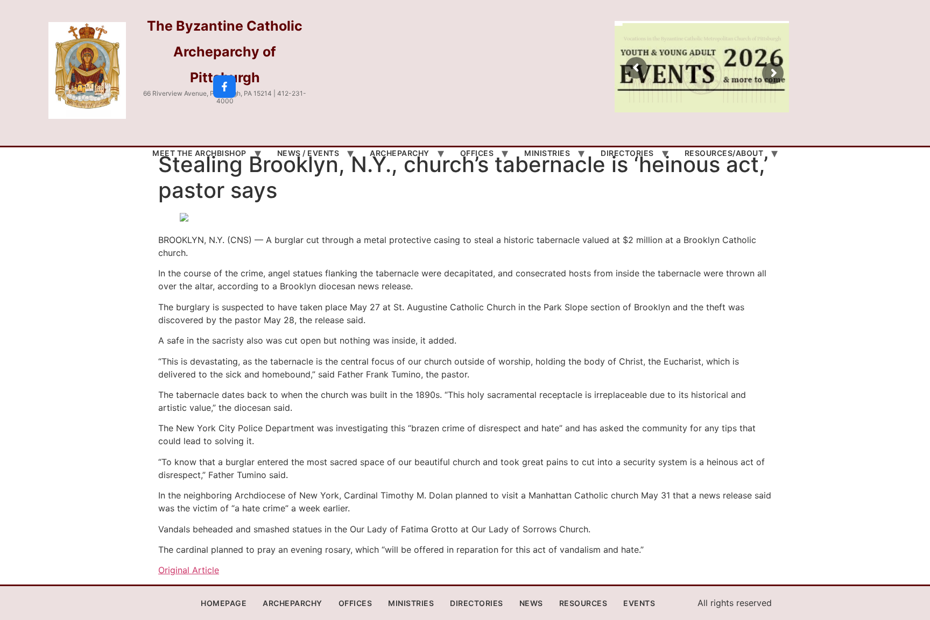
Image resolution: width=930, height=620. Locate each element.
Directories (627, 153)
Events (639, 603)
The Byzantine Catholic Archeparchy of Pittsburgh (224, 51)
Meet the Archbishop (199, 153)
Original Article (188, 570)
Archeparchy (399, 153)
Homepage (223, 603)
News (531, 603)
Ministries (547, 153)
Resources (583, 603)
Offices (477, 153)
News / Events (308, 153)
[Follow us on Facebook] (224, 86)
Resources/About (724, 153)
